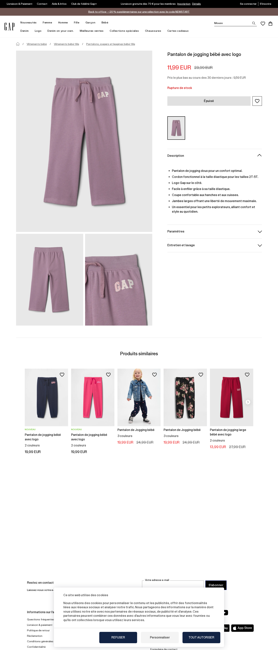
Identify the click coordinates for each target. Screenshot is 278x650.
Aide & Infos (59, 3)
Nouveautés (28, 22)
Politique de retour (38, 630)
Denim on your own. (60, 30)
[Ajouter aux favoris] (62, 375)
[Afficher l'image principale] (84, 141)
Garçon (90, 22)
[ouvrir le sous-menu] (38, 22)
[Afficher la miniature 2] (118, 280)
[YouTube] (224, 612)
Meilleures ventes (92, 30)
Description (175, 155)
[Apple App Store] (242, 628)
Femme (47, 22)
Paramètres (175, 231)
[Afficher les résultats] (253, 23)
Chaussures (153, 30)
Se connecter (248, 3)
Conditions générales (40, 641)
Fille (76, 22)
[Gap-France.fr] (9, 26)
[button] (257, 101)
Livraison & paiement (39, 624)
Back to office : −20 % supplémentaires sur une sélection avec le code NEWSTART (139, 11)
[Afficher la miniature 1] (49, 280)
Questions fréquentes (40, 619)
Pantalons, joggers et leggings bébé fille (110, 44)
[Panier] (270, 23)
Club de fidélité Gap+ (84, 3)
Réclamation (34, 635)
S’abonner (216, 585)
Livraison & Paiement (19, 3)
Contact (42, 3)
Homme (63, 22)
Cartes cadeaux (178, 30)
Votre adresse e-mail (157, 580)
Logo (38, 30)
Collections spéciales (124, 30)
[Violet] (176, 128)
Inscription (183, 3)
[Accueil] (17, 44)
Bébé (105, 22)
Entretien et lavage (181, 245)
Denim (24, 30)
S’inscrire (265, 3)
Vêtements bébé (37, 44)
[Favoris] (263, 23)
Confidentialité (36, 646)
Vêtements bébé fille (66, 44)
